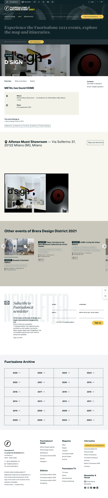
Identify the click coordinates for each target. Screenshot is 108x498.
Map (20, 16)
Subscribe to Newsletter (89, 483)
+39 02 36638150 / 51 (13, 461)
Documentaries (67, 478)
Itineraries (29, 16)
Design (64, 448)
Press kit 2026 (88, 452)
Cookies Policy (19, 484)
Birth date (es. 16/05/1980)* (89, 312)
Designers (43, 461)
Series (64, 475)
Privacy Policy (8, 484)
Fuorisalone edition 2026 (48, 474)
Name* (54, 304)
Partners (87, 460)
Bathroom (8, 126)
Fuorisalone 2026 (67, 453)
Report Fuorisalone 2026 (92, 463)
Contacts (87, 466)
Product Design (44, 126)
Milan (64, 445)
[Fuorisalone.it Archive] (19, 8)
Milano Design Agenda (47, 447)
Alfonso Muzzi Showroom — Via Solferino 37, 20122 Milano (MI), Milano (41, 98)
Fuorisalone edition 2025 (48, 477)
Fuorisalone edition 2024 (48, 480)
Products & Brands (68, 481)
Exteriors (17, 126)
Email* (54, 312)
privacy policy (69, 322)
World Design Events (46, 450)
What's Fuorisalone (90, 455)
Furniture (26, 126)
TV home (65, 472)
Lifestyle (65, 451)
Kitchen (34, 126)
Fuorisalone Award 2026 (48, 455)
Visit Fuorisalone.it (90, 17)
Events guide (9, 16)
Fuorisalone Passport (91, 457)
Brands (42, 458)
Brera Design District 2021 (14, 121)
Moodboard (44, 453)
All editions (43, 483)
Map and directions (95, 142)
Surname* (82, 304)
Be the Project (66, 456)
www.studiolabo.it (12, 466)
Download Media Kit (90, 449)
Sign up (98, 323)
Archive (64, 459)
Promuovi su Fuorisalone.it (95, 445)
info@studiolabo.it (12, 464)
